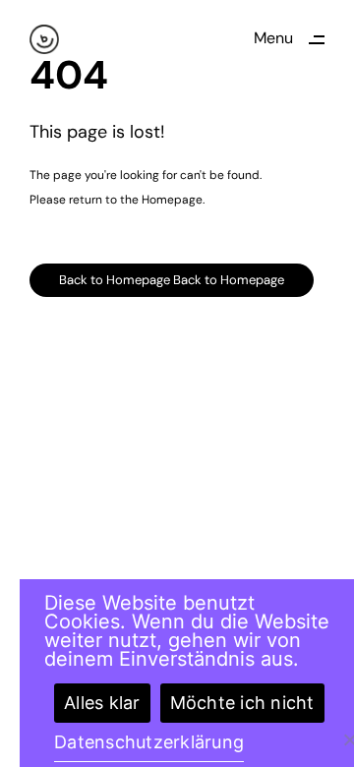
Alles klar (102, 702)
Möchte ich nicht (242, 702)
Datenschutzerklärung (149, 742)
